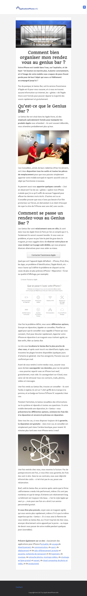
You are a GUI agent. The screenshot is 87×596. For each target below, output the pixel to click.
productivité (33, 563)
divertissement (24, 547)
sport (53, 547)
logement (55, 553)
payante (21, 553)
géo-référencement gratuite (46, 550)
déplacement (23, 550)
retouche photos (36, 557)
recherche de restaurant (36, 553)
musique (21, 557)
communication (41, 547)
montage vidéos (51, 557)
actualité (44, 544)
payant (36, 560)
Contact (19, 587)
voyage (55, 544)
